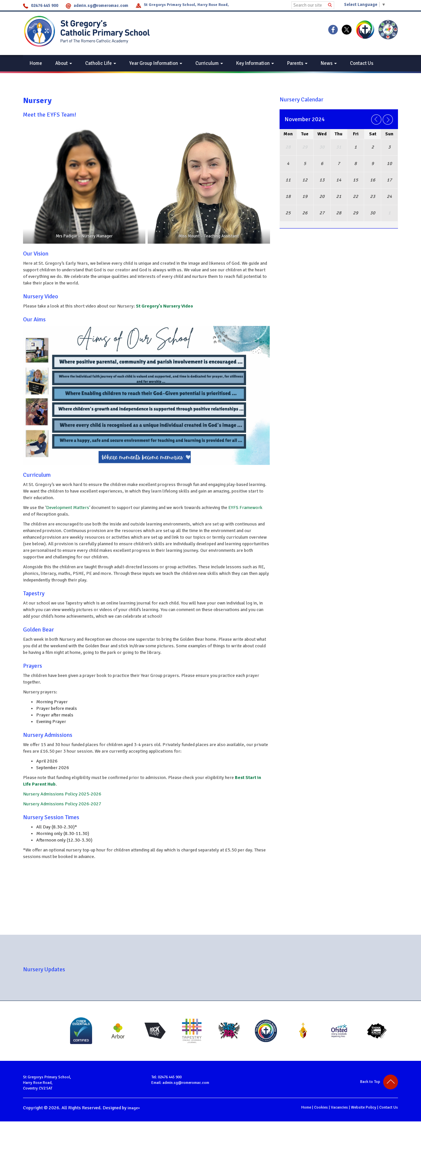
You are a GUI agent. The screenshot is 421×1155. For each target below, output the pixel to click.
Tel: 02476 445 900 (166, 1077)
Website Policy (363, 1107)
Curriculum (207, 63)
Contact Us (361, 63)
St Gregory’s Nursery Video (164, 306)
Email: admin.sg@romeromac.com (180, 1082)
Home (36, 63)
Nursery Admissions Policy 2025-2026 (62, 794)
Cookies (321, 1107)
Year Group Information (154, 63)
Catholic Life (99, 63)
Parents (295, 63)
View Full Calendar (339, 231)
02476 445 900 (44, 5)
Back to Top (371, 1081)
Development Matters (67, 507)
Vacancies (339, 1107)
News (327, 63)
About (62, 63)
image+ (134, 1108)
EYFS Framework (245, 507)
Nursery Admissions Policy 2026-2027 (62, 804)
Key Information (253, 63)
